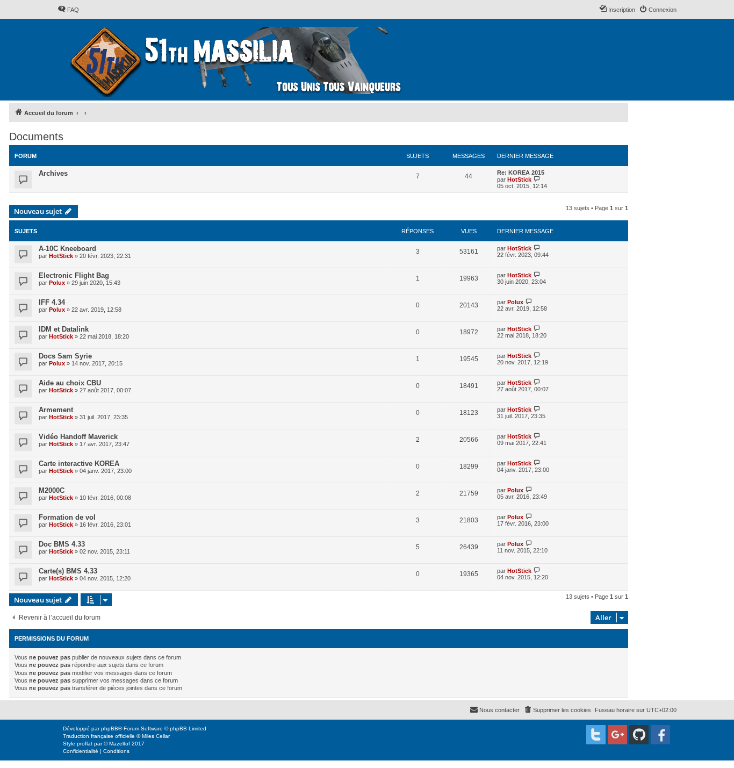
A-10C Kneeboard (67, 249)
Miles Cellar (156, 736)
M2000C (51, 490)
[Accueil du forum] (237, 59)
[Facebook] (660, 734)
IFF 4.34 (52, 302)
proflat (84, 744)
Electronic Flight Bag (74, 275)
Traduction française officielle (99, 736)
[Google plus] (617, 734)
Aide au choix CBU (70, 383)
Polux (57, 282)
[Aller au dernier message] (537, 248)
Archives (53, 173)
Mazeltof (119, 744)
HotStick (519, 179)
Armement (56, 410)
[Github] (639, 734)
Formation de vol (67, 517)
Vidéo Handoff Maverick (78, 437)
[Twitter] (596, 734)
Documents (36, 136)
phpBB (109, 728)
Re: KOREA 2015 (520, 172)
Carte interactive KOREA (79, 464)
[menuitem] (68, 9)
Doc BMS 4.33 (62, 544)
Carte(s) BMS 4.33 (68, 571)
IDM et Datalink (64, 329)
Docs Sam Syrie (65, 356)
